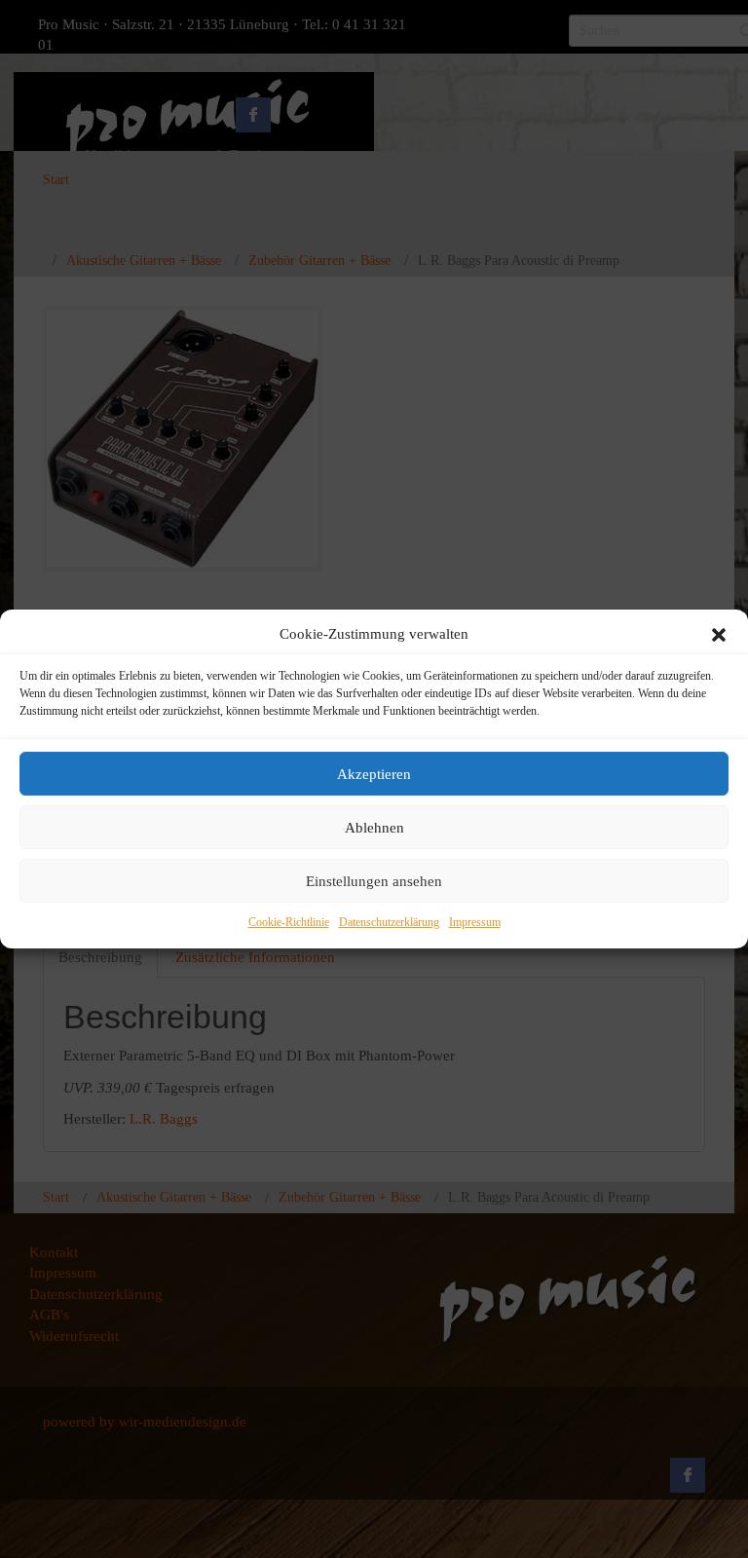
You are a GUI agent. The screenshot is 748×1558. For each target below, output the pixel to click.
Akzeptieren (374, 774)
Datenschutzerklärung (389, 923)
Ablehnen (374, 827)
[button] (719, 635)
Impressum (475, 923)
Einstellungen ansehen (374, 881)
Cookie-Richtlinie (288, 923)
